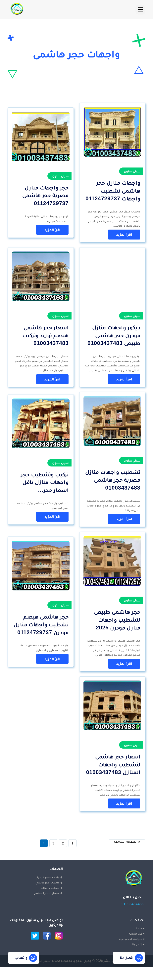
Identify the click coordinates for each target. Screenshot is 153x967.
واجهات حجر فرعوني (47, 877)
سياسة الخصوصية (130, 939)
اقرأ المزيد (124, 235)
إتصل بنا (137, 944)
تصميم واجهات (50, 887)
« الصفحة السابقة (127, 841)
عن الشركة (135, 933)
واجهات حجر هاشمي (47, 882)
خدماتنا (138, 928)
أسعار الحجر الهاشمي (46, 893)
